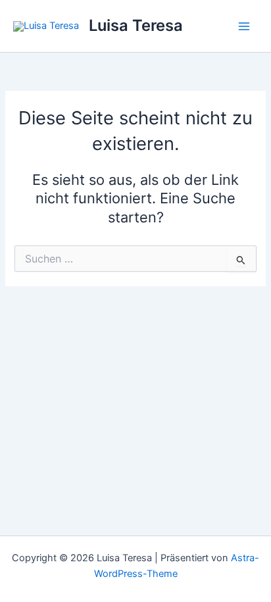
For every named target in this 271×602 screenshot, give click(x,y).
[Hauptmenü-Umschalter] (244, 26)
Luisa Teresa (136, 25)
